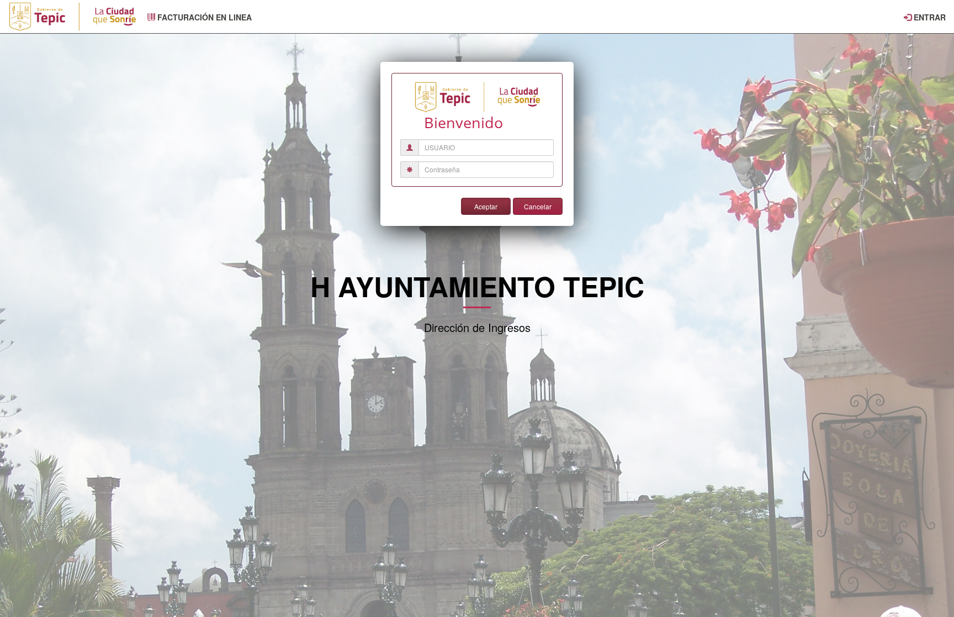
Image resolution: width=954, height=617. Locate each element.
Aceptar (485, 206)
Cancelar (538, 206)
